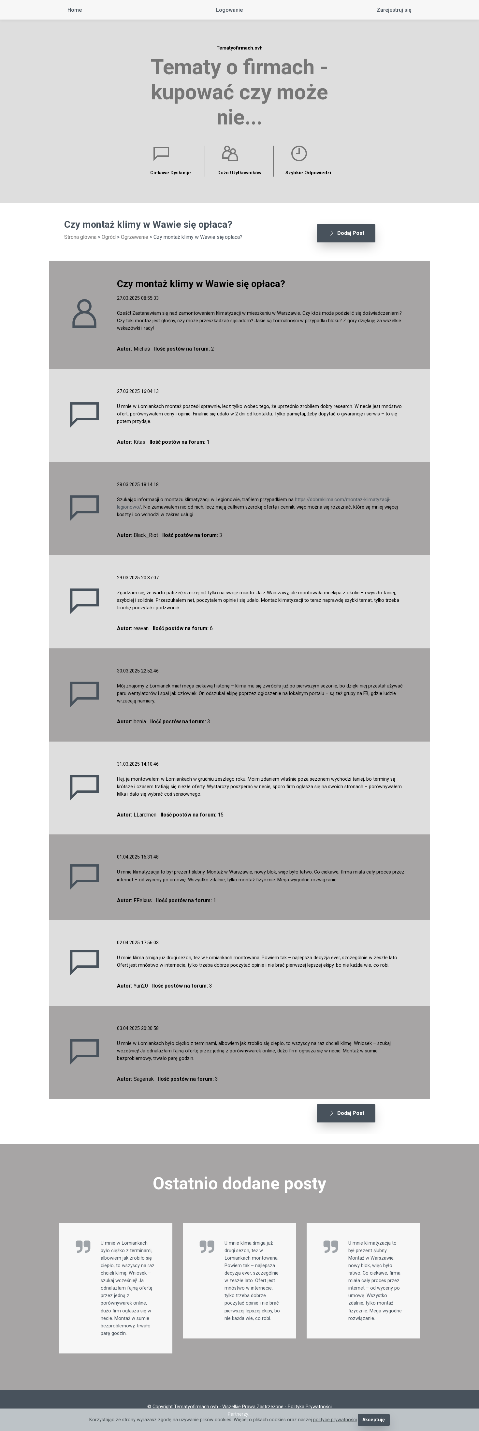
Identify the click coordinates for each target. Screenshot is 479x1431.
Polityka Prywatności (310, 1406)
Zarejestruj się (394, 10)
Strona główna (80, 237)
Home (74, 10)
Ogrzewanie (134, 237)
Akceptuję (373, 1420)
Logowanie (229, 10)
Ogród (109, 237)
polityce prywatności (335, 1420)
